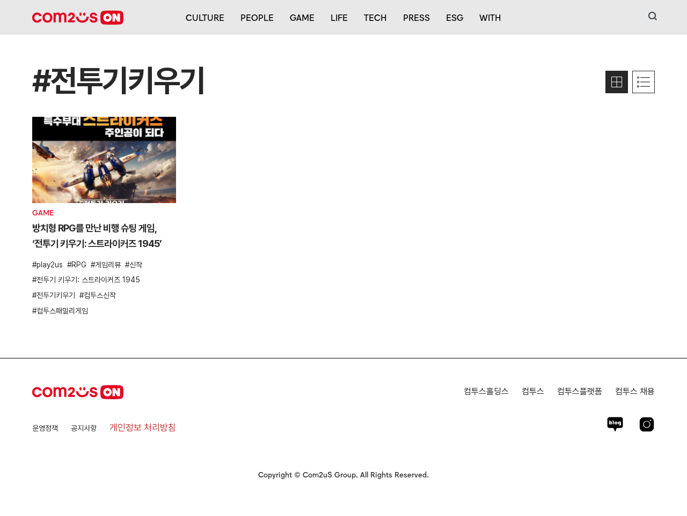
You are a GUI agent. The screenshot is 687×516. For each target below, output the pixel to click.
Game (302, 17)
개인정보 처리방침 (142, 427)
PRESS (416, 17)
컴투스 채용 (635, 391)
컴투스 (533, 391)
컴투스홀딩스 (486, 391)
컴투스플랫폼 (579, 391)
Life (339, 17)
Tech (375, 17)
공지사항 (84, 428)
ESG (454, 17)
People (257, 17)
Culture (205, 17)
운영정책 (45, 428)
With (490, 17)
